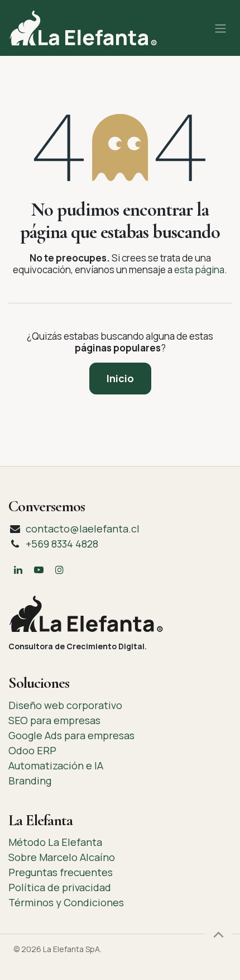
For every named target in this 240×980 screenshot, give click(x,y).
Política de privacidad (59, 887)
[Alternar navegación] (220, 28)
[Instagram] (59, 569)
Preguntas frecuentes (60, 872)
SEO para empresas (54, 720)
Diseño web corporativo (65, 705)
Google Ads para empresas (71, 735)
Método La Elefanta (55, 842)
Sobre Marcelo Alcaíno (61, 857)
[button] (218, 934)
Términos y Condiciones (66, 902)
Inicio (120, 378)
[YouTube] (38, 569)
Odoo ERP (32, 750)
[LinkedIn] (17, 569)
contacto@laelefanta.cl (83, 528)
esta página (199, 269)
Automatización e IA (55, 765)
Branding (29, 780)
